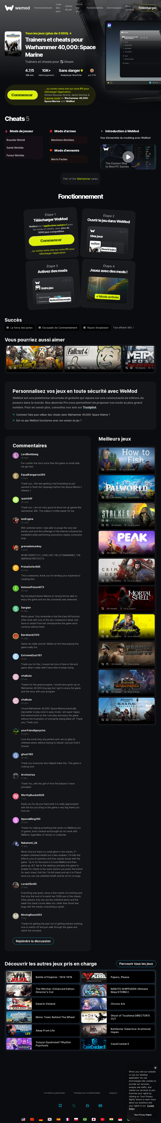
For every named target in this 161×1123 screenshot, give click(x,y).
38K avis (30, 75)
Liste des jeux (58, 8)
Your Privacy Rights (143, 1115)
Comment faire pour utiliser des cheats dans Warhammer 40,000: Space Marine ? (63, 414)
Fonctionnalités (94, 7)
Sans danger (69, 70)
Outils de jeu (79, 8)
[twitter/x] (73, 1106)
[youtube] (100, 1106)
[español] (58, 1119)
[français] (67, 1119)
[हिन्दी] (111, 1119)
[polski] (76, 1119)
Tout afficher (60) (122, 327)
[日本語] (94, 1119)
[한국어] (50, 1119)
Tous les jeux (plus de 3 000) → (48, 33)
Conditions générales (54, 1093)
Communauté (114, 7)
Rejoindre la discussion (33, 941)
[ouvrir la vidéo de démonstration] (128, 156)
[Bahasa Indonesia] (120, 1119)
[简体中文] (32, 1119)
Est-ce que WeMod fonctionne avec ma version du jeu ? (48, 420)
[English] (23, 1119)
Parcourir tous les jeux (136, 964)
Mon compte (129, 8)
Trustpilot (89, 407)
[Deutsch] (41, 1119)
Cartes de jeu (68, 8)
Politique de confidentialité (87, 1093)
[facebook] (87, 1106)
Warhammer (83, 178)
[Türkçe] (102, 1119)
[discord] (60, 1106)
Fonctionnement (43, 7)
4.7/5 (29, 70)
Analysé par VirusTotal (71, 75)
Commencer (22, 95)
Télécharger (147, 8)
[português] (85, 1119)
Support (113, 1093)
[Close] (155, 1068)
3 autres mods (52, 98)
